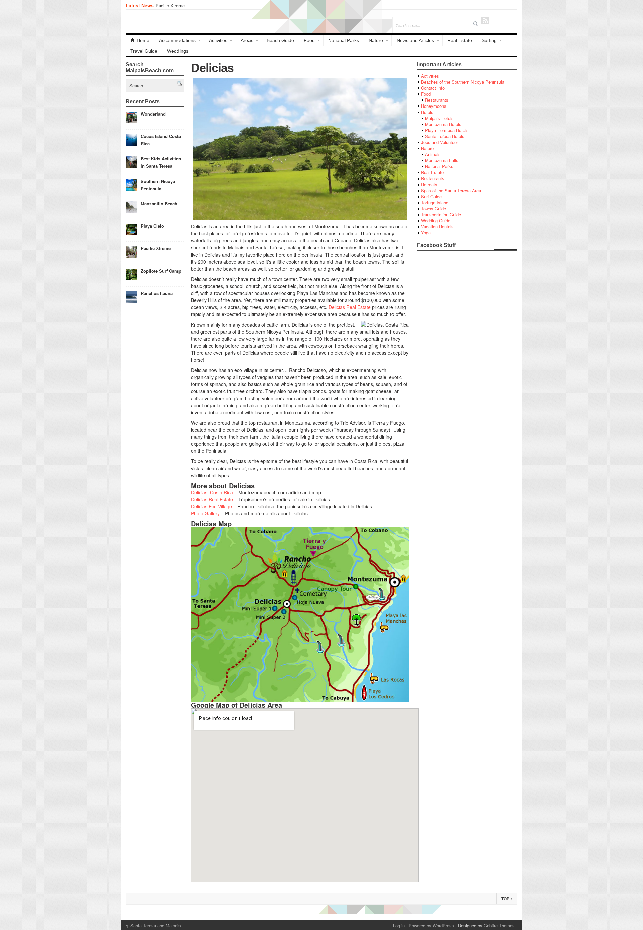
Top (506, 899)
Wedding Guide (435, 220)
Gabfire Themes (499, 925)
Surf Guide (431, 196)
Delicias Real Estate (350, 307)
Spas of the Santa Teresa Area (451, 190)
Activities (218, 40)
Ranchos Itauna (157, 293)
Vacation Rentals (437, 226)
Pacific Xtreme (170, 5)
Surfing (489, 40)
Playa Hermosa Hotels (447, 130)
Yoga (426, 232)
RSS (485, 20)
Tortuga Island (434, 202)
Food (309, 40)
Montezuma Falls (441, 160)
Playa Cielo (152, 226)
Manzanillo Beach (159, 203)
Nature (376, 40)
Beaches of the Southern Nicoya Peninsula (462, 82)
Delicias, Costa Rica (212, 492)
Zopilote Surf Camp (161, 271)
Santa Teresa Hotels (445, 136)
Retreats (429, 184)
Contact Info (433, 88)
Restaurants (436, 100)
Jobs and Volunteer (439, 142)
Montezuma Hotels (443, 124)
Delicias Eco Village (211, 506)
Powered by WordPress (431, 925)
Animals (433, 154)
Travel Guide (143, 51)
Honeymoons (433, 106)
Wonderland (153, 114)
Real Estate (459, 40)
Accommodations (177, 40)
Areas (247, 40)
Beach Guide (280, 40)
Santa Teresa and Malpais (153, 925)
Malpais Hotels (439, 118)
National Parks (343, 40)
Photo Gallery (205, 513)
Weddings (177, 51)
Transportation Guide (441, 214)
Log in (399, 925)
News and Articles (415, 40)
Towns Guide (433, 208)
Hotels (427, 112)
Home (143, 40)
